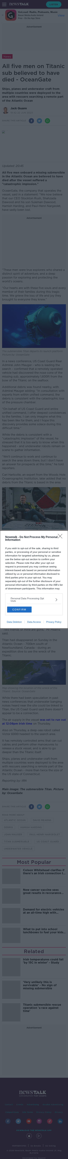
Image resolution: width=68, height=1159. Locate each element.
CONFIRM (19, 609)
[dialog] (34, 579)
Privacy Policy (53, 621)
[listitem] (34, 599)
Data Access (34, 621)
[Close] (61, 537)
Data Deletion (14, 621)
